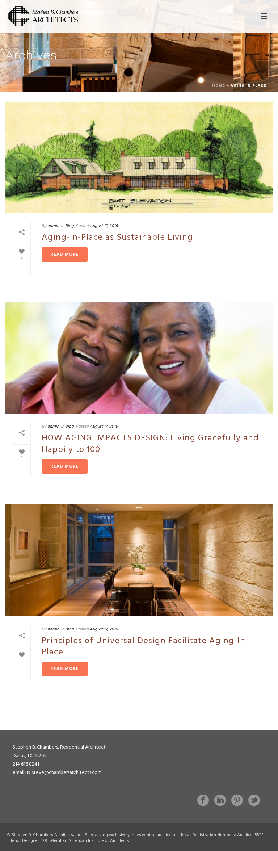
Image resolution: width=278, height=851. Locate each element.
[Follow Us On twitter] (254, 801)
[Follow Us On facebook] (203, 801)
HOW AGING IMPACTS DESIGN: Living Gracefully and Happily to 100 (150, 443)
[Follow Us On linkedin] (220, 801)
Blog (69, 226)
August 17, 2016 (104, 226)
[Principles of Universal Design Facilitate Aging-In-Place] (139, 560)
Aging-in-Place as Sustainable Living (117, 237)
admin (53, 226)
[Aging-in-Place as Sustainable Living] (139, 157)
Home (218, 85)
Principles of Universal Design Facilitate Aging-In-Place (145, 646)
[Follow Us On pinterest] (237, 801)
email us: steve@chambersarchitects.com (57, 772)
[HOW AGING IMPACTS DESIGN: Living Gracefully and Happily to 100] (139, 358)
